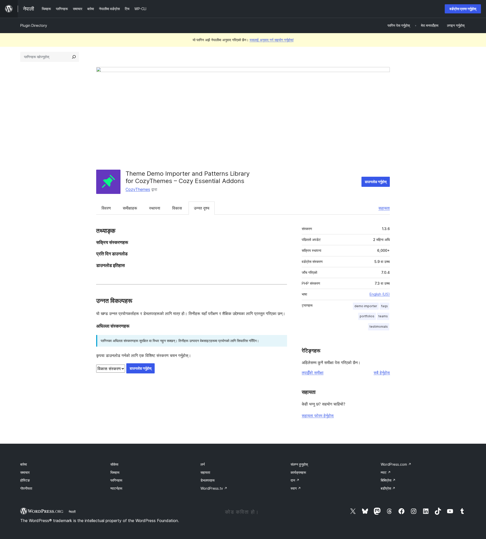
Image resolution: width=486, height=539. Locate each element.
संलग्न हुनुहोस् (299, 464)
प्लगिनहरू (116, 480)
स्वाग (296, 488)
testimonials (379, 326)
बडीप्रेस (388, 488)
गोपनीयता (26, 488)
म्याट (386, 472)
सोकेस (114, 464)
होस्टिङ (25, 480)
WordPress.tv (213, 488)
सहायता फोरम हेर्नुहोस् (318, 415)
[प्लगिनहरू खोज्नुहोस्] (74, 57)
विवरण (106, 208)
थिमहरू (114, 472)
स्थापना (154, 208)
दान (295, 480)
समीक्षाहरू (130, 208)
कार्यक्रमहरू (298, 472)
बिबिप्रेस (388, 480)
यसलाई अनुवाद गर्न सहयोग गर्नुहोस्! (272, 40)
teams (383, 316)
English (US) (380, 294)
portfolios (367, 316)
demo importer (365, 306)
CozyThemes (138, 189)
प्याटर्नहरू (116, 488)
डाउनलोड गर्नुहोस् (376, 181)
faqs (384, 306)
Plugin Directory (33, 25)
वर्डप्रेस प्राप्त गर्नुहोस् (463, 9)
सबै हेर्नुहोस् (382, 372)
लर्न (202, 464)
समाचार (25, 472)
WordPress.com (396, 464)
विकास (177, 208)
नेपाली (72, 512)
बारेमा (23, 464)
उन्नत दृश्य (201, 208)
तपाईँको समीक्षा (312, 372)
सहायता (384, 208)
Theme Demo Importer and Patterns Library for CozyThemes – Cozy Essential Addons (188, 177)
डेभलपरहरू (207, 480)
